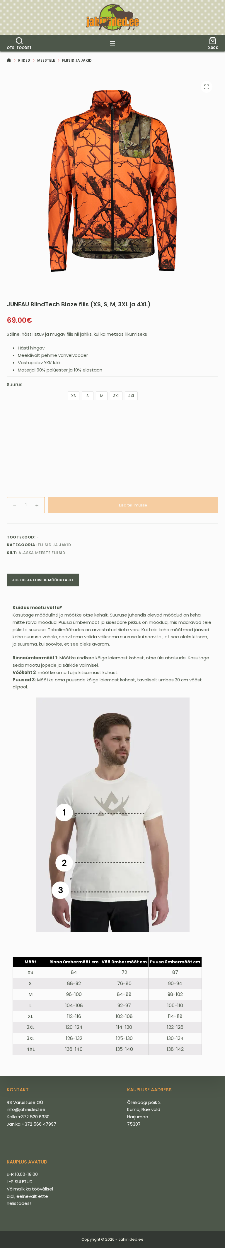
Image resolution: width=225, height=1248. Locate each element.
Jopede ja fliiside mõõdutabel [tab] (43, 579)
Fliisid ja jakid (54, 545)
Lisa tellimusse (133, 505)
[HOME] (9, 60)
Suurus (15, 384)
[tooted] (112, 43)
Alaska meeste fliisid (41, 552)
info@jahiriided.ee (26, 1109)
